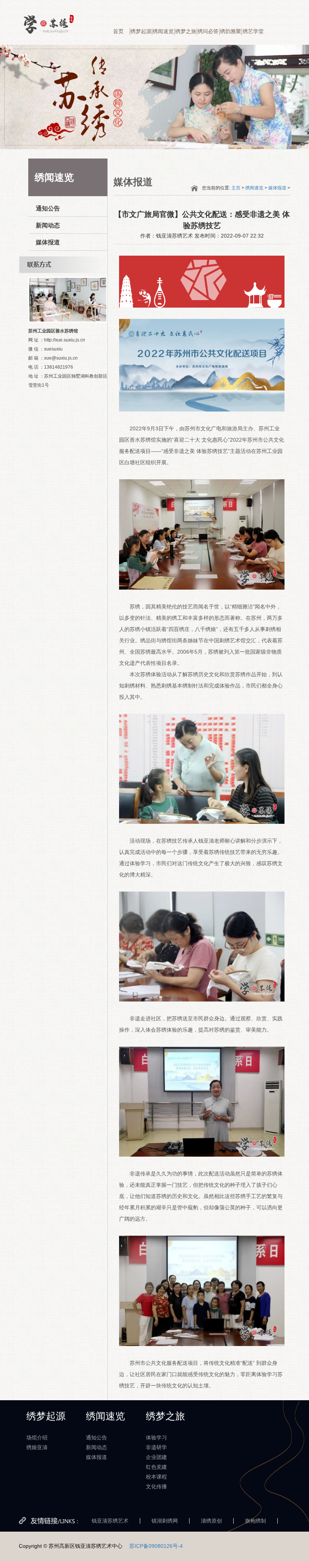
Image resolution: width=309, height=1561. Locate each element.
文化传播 (156, 1486)
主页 (235, 188)
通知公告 (48, 208)
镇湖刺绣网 (164, 1521)
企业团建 (156, 1457)
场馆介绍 (36, 1437)
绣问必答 (208, 31)
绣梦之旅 (185, 31)
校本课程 (156, 1477)
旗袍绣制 (255, 1521)
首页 (118, 31)
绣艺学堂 (253, 31)
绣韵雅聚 (230, 31)
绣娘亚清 (36, 1447)
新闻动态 (48, 225)
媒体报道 (48, 242)
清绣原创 (211, 1521)
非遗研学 (156, 1447)
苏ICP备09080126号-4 (156, 1546)
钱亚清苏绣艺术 (110, 1521)
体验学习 (156, 1437)
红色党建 (156, 1467)
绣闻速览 (163, 31)
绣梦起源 (140, 31)
